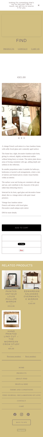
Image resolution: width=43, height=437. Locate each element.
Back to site (21, 422)
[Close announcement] (38, 5)
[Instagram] (21, 414)
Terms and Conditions (21, 390)
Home (21, 368)
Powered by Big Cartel (21, 430)
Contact (23, 49)
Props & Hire (21, 384)
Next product (30, 356)
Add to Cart (21, 228)
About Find (21, 379)
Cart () (35, 49)
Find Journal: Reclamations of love (22, 395)
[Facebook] (15, 414)
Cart (21, 406)
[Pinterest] (28, 414)
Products (8, 49)
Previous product (14, 356)
